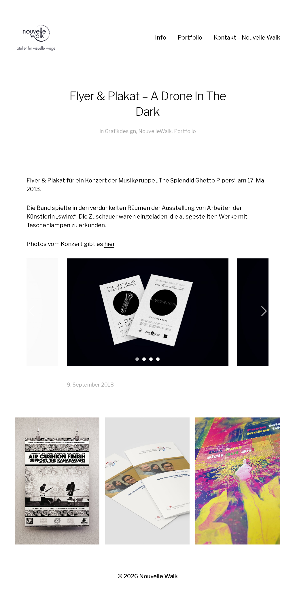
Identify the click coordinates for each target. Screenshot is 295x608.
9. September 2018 (90, 385)
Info (160, 37)
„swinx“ (66, 216)
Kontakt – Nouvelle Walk (247, 37)
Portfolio (190, 37)
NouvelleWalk (155, 131)
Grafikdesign (120, 131)
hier (109, 243)
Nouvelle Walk (158, 576)
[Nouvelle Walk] (82, 37)
